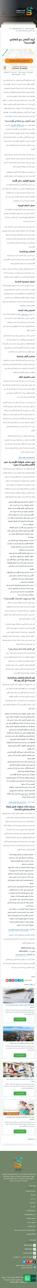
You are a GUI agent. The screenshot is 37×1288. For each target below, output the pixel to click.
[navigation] (2, 11)
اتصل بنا (33, 1207)
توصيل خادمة (31, 1222)
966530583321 (29, 1249)
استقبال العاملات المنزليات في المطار (24, 1230)
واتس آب (33, 1278)
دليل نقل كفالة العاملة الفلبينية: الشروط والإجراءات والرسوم (20, 1118)
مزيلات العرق (24, 794)
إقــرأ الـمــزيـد (20, 1019)
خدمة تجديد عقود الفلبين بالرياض (17, 802)
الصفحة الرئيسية (29, 28)
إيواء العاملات (31, 1226)
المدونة (33, 1195)
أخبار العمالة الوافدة (16, 28)
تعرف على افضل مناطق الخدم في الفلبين (22, 1043)
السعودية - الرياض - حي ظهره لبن (23, 1257)
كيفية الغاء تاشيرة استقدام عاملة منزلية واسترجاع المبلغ (20, 1006)
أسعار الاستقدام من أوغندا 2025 (26, 458)
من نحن (33, 1199)
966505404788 (28, 1245)
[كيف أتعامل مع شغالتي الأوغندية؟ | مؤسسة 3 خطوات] (18, 1164)
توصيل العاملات (30, 1218)
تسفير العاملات (31, 1210)
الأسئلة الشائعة (31, 1234)
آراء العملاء (32, 1203)
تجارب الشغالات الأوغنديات (17, 125)
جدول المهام (25, 314)
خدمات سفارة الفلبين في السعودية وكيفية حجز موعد (20, 1080)
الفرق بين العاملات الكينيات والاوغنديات (18, 930)
